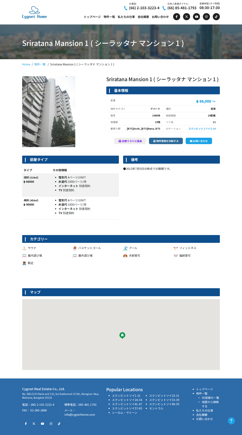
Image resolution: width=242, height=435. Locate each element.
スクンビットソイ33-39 (164, 400)
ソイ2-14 (210, 128)
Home (26, 64)
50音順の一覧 (210, 397)
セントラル (156, 408)
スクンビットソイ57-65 (127, 408)
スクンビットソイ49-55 (164, 404)
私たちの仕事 (126, 17)
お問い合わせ (160, 17)
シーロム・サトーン (124, 412)
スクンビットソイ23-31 (164, 395)
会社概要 (143, 17)
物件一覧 (109, 17)
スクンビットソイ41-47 (127, 404)
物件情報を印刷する (167, 141)
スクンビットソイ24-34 (127, 400)
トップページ (92, 17)
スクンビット (195, 128)
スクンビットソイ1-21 (126, 395)
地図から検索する (210, 404)
